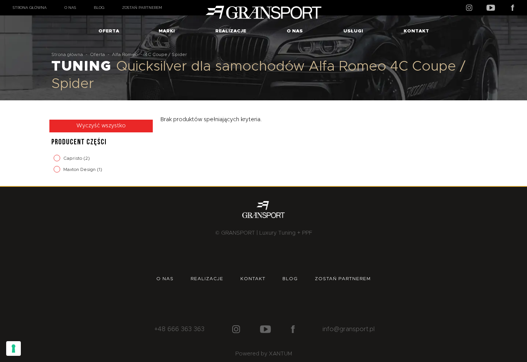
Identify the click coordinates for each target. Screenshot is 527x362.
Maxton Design (80, 169)
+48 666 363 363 (179, 329)
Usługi (353, 31)
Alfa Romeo (125, 54)
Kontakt (416, 31)
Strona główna (30, 7)
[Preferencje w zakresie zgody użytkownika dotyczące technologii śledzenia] (13, 348)
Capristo (73, 158)
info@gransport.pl (349, 329)
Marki (167, 31)
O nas (70, 7)
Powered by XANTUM (263, 354)
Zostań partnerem (142, 7)
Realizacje (230, 31)
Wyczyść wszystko (101, 126)
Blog (99, 7)
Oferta (108, 31)
